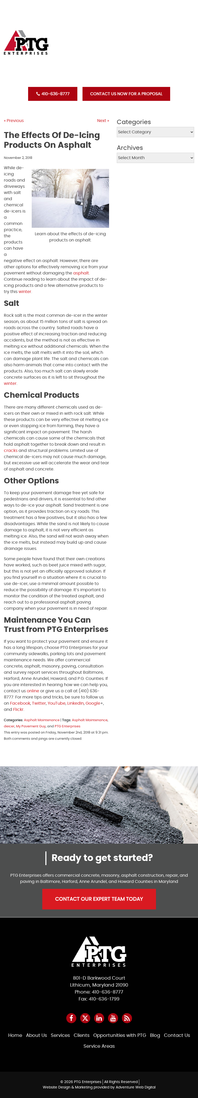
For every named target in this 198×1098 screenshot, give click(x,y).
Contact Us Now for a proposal (126, 94)
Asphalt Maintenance (42, 720)
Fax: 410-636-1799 (99, 999)
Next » (103, 121)
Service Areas (99, 1046)
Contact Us (152, 77)
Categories (134, 122)
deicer (9, 726)
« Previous (14, 121)
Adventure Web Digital (135, 1087)
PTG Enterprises (67, 726)
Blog (144, 65)
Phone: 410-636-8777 (99, 992)
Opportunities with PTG (164, 53)
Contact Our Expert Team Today (99, 899)
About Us (149, 17)
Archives (130, 148)
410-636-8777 (55, 94)
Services (148, 29)
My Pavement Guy (31, 726)
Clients (147, 41)
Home (145, 6)
